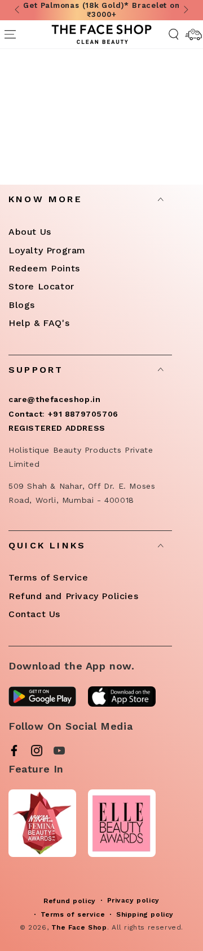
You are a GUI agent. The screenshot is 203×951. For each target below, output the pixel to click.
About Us (29, 231)
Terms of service (73, 914)
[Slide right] (185, 10)
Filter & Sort (110, 126)
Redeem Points (44, 268)
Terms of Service (48, 577)
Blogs (21, 305)
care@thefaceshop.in (54, 399)
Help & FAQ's (38, 323)
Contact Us (34, 614)
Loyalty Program (47, 250)
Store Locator (41, 286)
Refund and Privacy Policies (73, 596)
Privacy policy (133, 900)
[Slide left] (18, 10)
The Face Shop (79, 927)
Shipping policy (145, 914)
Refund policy (69, 901)
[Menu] (10, 34)
